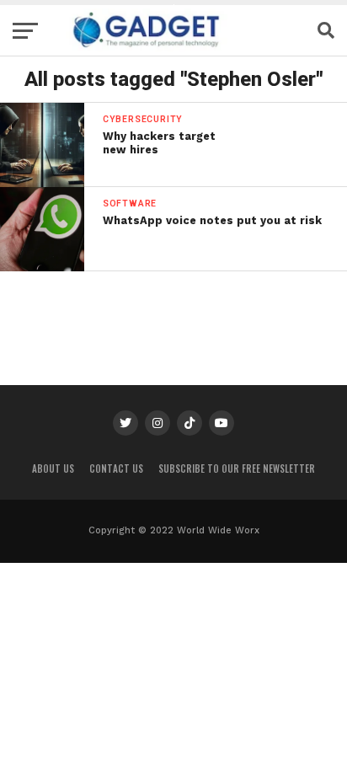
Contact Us (116, 468)
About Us (53, 468)
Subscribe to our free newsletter (236, 468)
